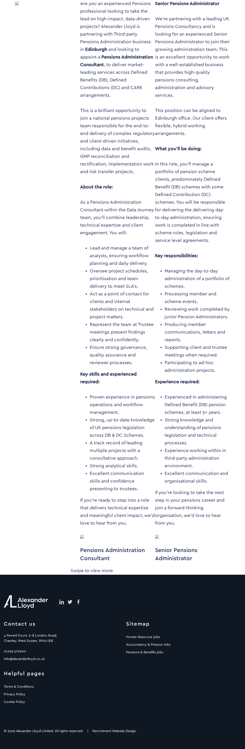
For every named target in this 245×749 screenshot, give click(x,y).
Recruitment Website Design (114, 731)
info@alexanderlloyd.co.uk (24, 659)
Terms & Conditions (19, 686)
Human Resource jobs (143, 637)
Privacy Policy (14, 694)
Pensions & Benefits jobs (144, 652)
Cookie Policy (14, 702)
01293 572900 (15, 651)
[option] (117, 281)
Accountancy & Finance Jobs (148, 644)
